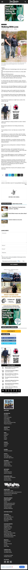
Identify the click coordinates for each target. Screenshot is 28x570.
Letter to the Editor (7, 417)
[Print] (21, 175)
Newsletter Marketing (8, 508)
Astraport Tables (7, 478)
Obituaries (6, 470)
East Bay (5, 545)
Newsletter (6, 414)
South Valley (6, 546)
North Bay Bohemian (8, 519)
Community (6, 443)
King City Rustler (7, 529)
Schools (5, 437)
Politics (5, 439)
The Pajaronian (7, 535)
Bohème (5, 542)
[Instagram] (8, 562)
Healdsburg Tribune (8, 526)
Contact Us (6, 416)
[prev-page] (2, 226)
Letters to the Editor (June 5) (7, 183)
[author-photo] (14, 192)
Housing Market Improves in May (20, 183)
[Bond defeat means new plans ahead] (4, 215)
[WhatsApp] (15, 175)
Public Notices (7, 429)
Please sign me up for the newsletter (9, 261)
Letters (5, 446)
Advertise (6, 428)
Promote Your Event (8, 465)
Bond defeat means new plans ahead (17, 213)
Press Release (7, 418)
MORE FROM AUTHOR (17, 203)
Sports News (6, 455)
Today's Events (7, 463)
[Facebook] (6, 175)
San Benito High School (8, 457)
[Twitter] (9, 175)
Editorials (6, 444)
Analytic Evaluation (8, 507)
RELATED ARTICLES (6, 203)
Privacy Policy (7, 419)
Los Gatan (6, 530)
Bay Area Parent (7, 541)
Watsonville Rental (7, 480)
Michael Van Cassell (5, 29)
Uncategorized (4, 24)
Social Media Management (9, 504)
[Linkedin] (12, 175)
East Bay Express (7, 515)
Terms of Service (7, 421)
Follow (13, 340)
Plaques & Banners (8, 423)
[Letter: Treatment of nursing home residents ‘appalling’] (4, 209)
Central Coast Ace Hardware (9, 477)
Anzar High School (7, 456)
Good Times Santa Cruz (8, 516)
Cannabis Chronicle (8, 543)
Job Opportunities (7, 551)
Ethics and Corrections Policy (10, 422)
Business (6, 435)
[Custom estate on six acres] (4, 221)
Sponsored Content (8, 505)
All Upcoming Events (8, 462)
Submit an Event (7, 464)
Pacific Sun (6, 520)
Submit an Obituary (8, 473)
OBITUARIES (6, 469)
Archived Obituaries (8, 471)
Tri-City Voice (6, 536)
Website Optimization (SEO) (9, 503)
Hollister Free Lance (8, 527)
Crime (5, 436)
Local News (6, 434)
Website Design (7, 500)
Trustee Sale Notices (8, 495)
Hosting (5, 501)
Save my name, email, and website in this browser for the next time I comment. (14, 257)
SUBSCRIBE (6, 410)
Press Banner (6, 532)
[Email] (18, 175)
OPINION (6, 442)
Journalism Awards (8, 552)
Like (14, 337)
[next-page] (4, 226)
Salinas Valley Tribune (8, 534)
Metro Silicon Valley (8, 518)
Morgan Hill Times (7, 531)
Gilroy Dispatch (7, 525)
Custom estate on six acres (15, 219)
